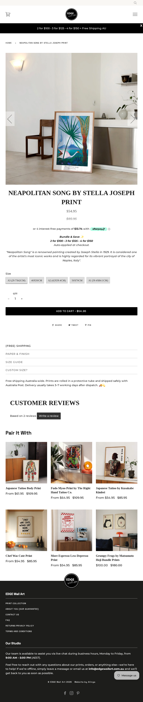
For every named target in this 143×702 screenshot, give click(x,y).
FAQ (8, 620)
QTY (15, 294)
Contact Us (12, 614)
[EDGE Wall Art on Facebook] (65, 694)
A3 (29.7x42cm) (16, 280)
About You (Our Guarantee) (22, 609)
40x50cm (36, 280)
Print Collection (16, 603)
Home (9, 43)
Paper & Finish (17, 354)
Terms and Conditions (19, 631)
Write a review (49, 416)
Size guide (14, 362)
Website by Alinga (84, 682)
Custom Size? (17, 370)
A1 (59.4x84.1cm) (98, 280)
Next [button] (130, 119)
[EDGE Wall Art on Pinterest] (78, 694)
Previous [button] (12, 119)
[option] (71, 119)
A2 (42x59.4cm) (57, 280)
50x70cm (77, 280)
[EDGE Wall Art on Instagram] (72, 694)
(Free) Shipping (18, 346)
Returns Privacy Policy (20, 626)
